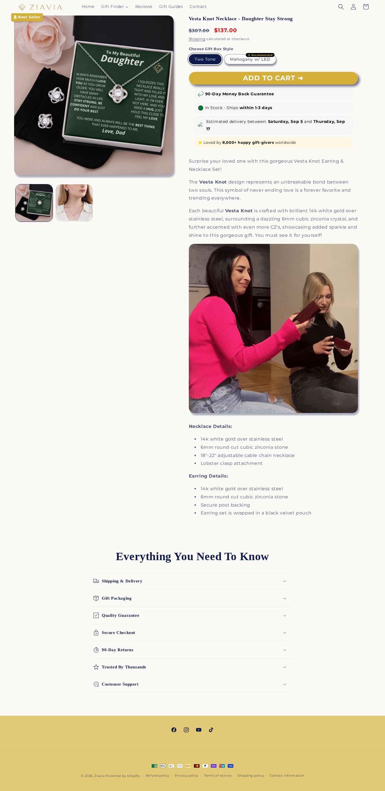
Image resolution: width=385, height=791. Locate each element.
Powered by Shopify (122, 776)
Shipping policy (251, 775)
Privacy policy (186, 775)
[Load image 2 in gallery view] (74, 203)
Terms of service (218, 775)
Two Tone (205, 59)
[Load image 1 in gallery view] (34, 203)
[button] (115, 6)
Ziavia (99, 776)
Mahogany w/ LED (250, 59)
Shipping (197, 39)
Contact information (287, 775)
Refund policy (157, 775)
